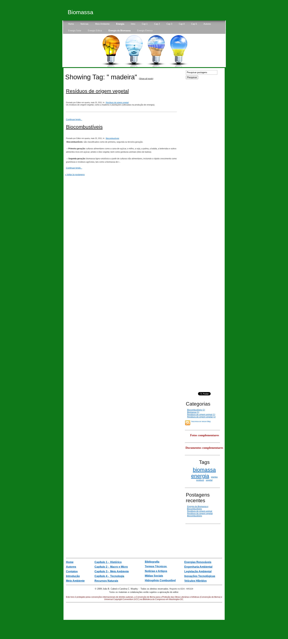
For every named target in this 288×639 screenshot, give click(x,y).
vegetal (209, 480)
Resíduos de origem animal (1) (201, 414)
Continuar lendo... (74, 119)
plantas (214, 477)
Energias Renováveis (197, 562)
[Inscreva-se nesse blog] (187, 422)
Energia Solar (74, 30)
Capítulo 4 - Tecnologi (108, 576)
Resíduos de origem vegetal (97, 91)
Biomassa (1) (193, 412)
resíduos (200, 480)
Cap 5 (194, 24)
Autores (207, 24)
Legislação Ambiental (198, 571)
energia (200, 476)
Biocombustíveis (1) (196, 410)
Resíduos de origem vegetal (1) (201, 417)
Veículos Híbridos (195, 580)
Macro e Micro (119, 566)
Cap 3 (169, 24)
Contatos (72, 571)
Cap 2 (157, 24)
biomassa (204, 470)
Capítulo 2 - (102, 566)
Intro (133, 24)
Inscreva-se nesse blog (200, 421)
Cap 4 (181, 24)
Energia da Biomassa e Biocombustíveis (197, 507)
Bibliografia (152, 561)
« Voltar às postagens (75, 174)
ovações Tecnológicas (201, 576)
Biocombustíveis (84, 127)
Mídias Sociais (154, 575)
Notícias (84, 24)
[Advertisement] (195, 533)
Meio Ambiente (102, 24)
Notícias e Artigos (156, 571)
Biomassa (80, 12)
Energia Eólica (95, 30)
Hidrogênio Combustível (160, 580)
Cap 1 (145, 24)
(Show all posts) (146, 78)
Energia (120, 24)
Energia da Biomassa (119, 30)
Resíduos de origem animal (199, 511)
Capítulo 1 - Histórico (108, 562)
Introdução (73, 576)
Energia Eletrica (144, 30)
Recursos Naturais (106, 580)
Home (71, 24)
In (185, 576)
